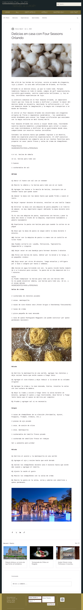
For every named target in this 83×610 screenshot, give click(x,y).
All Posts (6, 18)
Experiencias (25, 18)
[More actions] (70, 29)
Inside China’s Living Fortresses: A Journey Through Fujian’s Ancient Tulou (66, 563)
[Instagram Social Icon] (62, 600)
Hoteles (44, 18)
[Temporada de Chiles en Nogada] (41, 552)
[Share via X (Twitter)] (16, 532)
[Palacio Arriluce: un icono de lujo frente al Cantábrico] (15, 552)
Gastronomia (35, 18)
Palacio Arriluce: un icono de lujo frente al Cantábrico (15, 563)
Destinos (15, 18)
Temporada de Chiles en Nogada (40, 563)
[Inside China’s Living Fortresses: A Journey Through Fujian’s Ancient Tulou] (68, 552)
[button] (77, 18)
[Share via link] (24, 532)
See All (77, 543)
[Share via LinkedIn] (20, 532)
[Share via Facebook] (12, 532)
